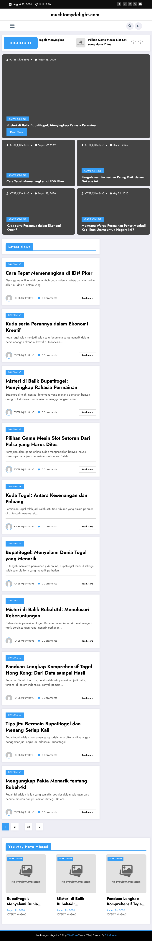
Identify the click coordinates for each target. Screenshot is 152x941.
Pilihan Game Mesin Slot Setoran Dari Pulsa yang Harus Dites (107, 42)
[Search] (130, 26)
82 (28, 827)
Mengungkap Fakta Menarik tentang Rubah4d (46, 784)
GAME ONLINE (18, 175)
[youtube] (140, 4)
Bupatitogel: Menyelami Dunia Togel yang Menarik (46, 555)
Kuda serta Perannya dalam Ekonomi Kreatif (33, 227)
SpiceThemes (111, 935)
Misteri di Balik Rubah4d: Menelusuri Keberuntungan (47, 612)
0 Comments (49, 298)
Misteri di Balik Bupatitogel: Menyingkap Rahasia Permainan (41, 384)
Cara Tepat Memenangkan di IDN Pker (35, 181)
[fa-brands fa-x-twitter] (125, 4)
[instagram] (135, 4)
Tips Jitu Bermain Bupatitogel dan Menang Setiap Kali (43, 726)
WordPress (72, 935)
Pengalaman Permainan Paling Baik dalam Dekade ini (113, 179)
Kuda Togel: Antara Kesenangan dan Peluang (46, 498)
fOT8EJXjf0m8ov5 (19, 145)
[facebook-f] (119, 4)
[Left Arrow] (133, 43)
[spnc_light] (138, 26)
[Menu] (12, 26)
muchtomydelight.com (75, 14)
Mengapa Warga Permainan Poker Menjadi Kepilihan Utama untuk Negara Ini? (114, 227)
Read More (53, 132)
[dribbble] (130, 4)
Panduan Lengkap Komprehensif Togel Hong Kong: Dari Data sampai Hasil (49, 669)
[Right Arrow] (140, 43)
